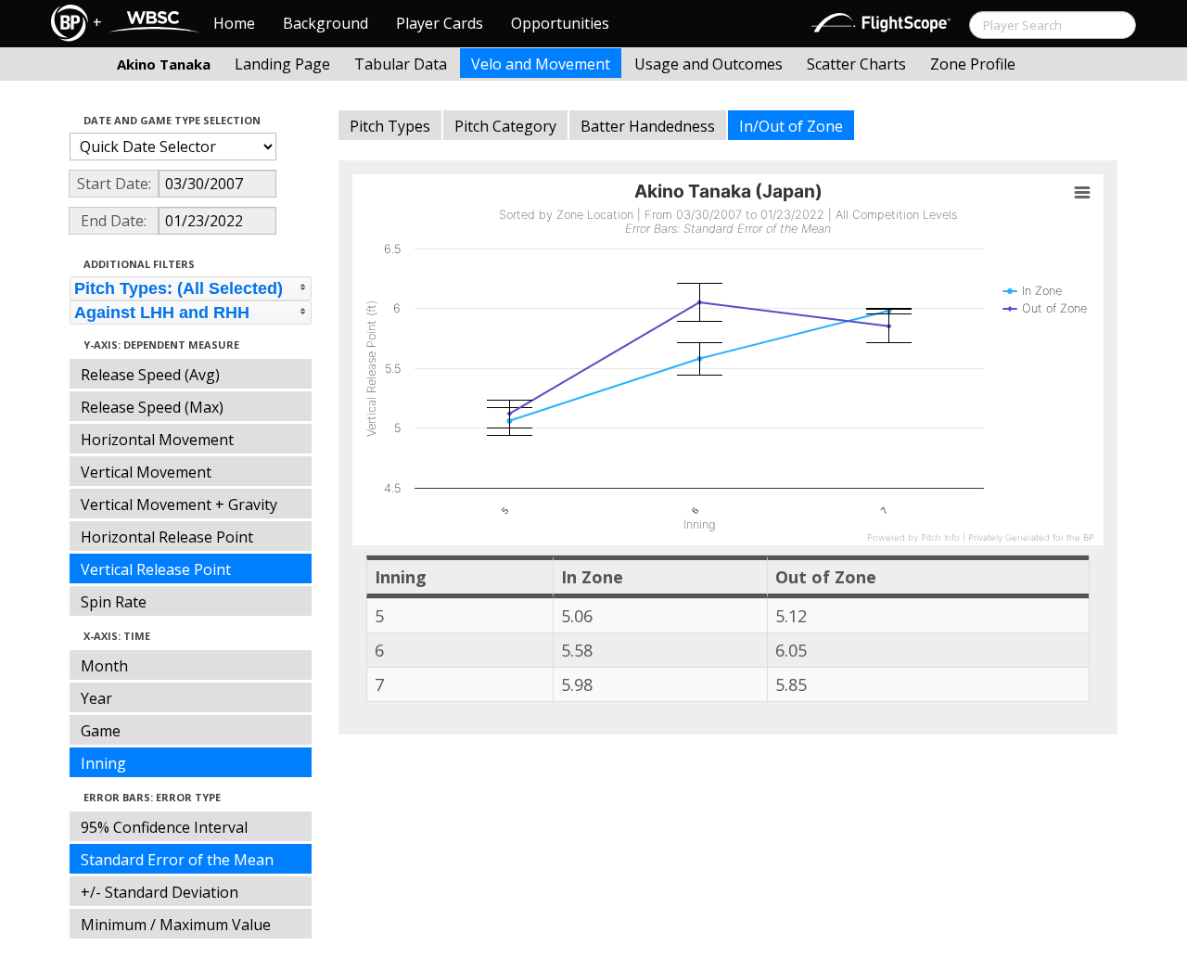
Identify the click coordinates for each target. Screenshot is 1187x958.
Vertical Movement (146, 472)
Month (104, 666)
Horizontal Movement (157, 439)
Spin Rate (114, 602)
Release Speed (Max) (152, 407)
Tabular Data (400, 64)
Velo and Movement (540, 64)
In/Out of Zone (791, 126)
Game (101, 731)
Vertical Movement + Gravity (179, 504)
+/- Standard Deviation (159, 892)
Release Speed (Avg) (150, 374)
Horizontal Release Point (167, 537)
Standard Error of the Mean (177, 859)
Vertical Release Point (156, 569)
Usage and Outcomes (708, 64)
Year (96, 698)
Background (325, 23)
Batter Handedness (648, 126)
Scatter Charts (856, 64)
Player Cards (439, 23)
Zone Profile (972, 64)
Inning (103, 763)
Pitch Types (390, 126)
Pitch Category (505, 126)
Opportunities (560, 23)
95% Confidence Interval (164, 827)
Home (234, 23)
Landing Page (282, 64)
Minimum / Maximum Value (176, 924)
